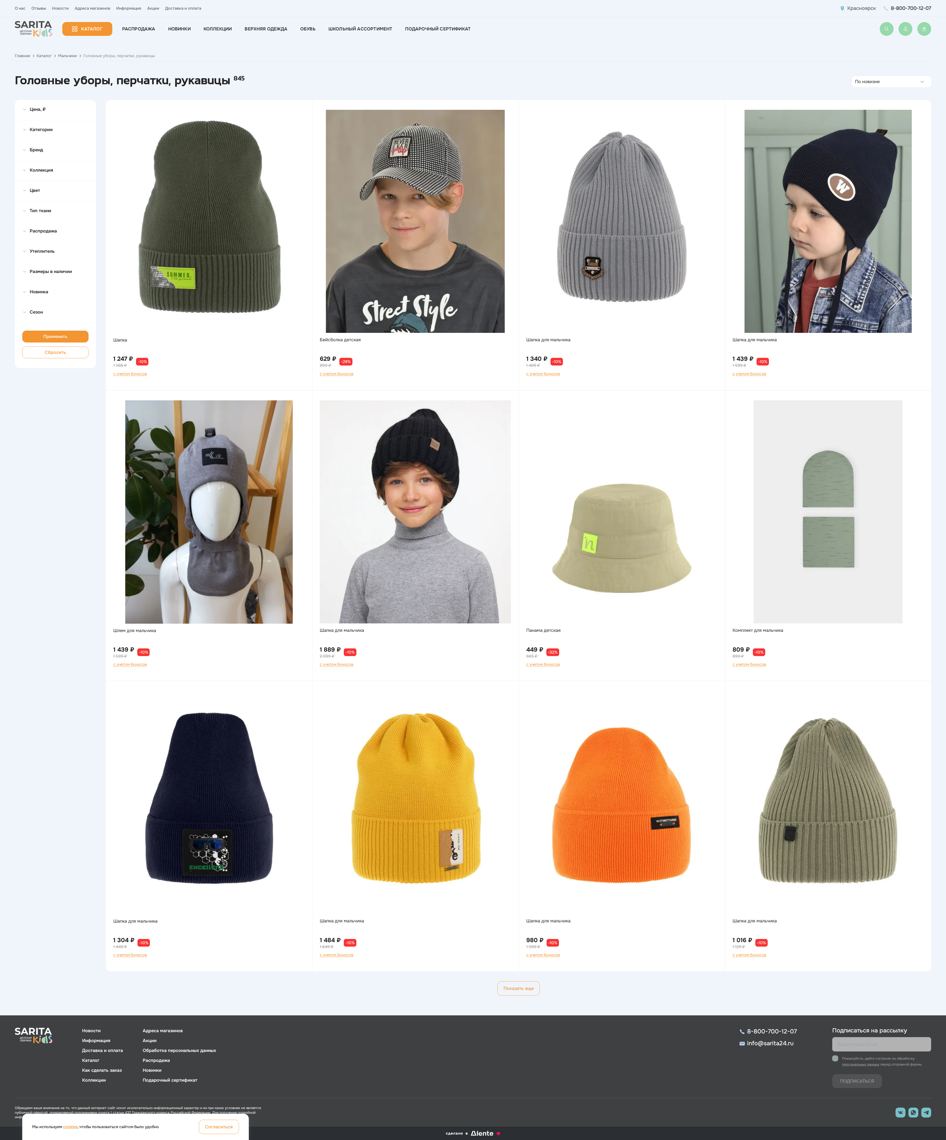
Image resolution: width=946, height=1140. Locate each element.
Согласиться (219, 1127)
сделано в (467, 1133)
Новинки (179, 29)
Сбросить (55, 352)
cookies (70, 1126)
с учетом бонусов (130, 373)
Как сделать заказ (102, 1070)
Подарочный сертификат (438, 29)
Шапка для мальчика (548, 339)
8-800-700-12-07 (911, 8)
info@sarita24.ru (770, 1043)
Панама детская (543, 630)
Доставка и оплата (183, 8)
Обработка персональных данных (179, 1050)
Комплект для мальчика (758, 630)
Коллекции (218, 29)
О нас (20, 8)
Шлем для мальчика (134, 630)
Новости (60, 8)
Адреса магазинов (92, 8)
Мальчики (67, 55)
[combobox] (856, 82)
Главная (22, 55)
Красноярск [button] (861, 8)
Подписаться (857, 1081)
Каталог (91, 29)
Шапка (120, 340)
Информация (128, 8)
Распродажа (138, 29)
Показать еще (519, 988)
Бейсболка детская (340, 339)
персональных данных (860, 1064)
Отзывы (38, 8)
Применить (55, 336)
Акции (153, 8)
